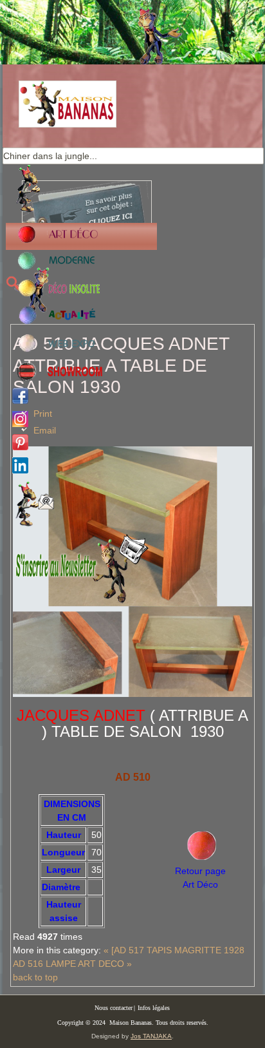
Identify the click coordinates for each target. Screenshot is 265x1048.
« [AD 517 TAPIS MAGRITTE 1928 (174, 950)
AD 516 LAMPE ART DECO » (72, 963)
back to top (35, 977)
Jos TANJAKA (151, 1036)
